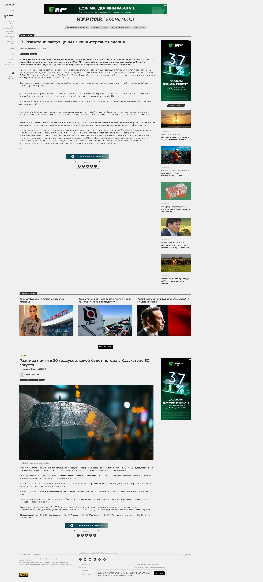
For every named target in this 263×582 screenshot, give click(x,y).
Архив (12, 48)
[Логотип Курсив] (9, 5)
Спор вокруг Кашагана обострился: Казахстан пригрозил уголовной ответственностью (175, 137)
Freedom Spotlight (8, 67)
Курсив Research (8, 29)
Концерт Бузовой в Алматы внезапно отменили (41, 300)
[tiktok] (95, 559)
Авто (12, 26)
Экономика (10, 41)
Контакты (85, 571)
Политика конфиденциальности (148, 564)
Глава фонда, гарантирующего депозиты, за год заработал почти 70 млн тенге (175, 209)
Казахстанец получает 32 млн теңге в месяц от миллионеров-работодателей (104, 300)
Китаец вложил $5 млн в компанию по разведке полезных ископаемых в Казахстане (176, 173)
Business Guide (9, 31)
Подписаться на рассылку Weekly (91, 552)
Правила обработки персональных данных (152, 567)
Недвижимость (121, 27)
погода (41, 380)
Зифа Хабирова (32, 374)
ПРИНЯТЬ (159, 573)
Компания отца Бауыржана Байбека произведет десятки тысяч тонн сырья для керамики (175, 245)
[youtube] (90, 559)
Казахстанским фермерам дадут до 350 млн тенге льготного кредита (175, 281)
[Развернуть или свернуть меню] (13, 54)
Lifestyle (11, 33)
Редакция (11, 59)
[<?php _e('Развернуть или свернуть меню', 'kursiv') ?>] (13, 73)
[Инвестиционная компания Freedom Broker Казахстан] (8, 16)
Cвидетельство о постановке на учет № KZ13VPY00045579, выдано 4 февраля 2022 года (43, 562)
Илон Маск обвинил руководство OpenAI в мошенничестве (163, 300)
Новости (11, 21)
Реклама (11, 62)
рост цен (33, 54)
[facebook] (104, 559)
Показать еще (105, 347)
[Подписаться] (116, 555)
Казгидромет (33, 380)
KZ (13, 10)
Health (12, 38)
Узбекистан (10, 78)
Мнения (11, 46)
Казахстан (10, 76)
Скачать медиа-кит (88, 574)
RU (7, 10)
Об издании (86, 564)
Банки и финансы (77, 27)
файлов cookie (128, 575)
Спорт (12, 43)
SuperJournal (9, 36)
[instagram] (80, 559)
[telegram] (85, 559)
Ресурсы (139, 27)
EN (10, 10)
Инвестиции (99, 27)
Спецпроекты (9, 64)
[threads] (99, 559)
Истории (11, 24)
